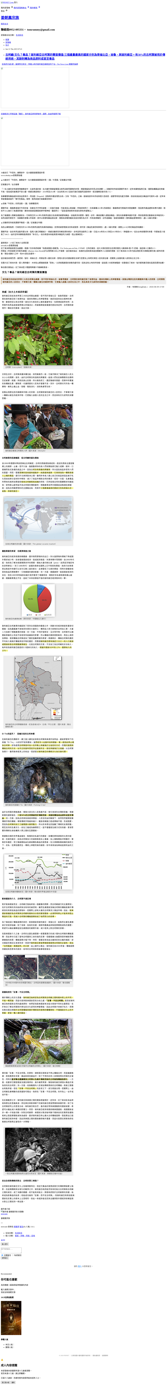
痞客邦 (16, 1227)
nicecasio (4, 1214)
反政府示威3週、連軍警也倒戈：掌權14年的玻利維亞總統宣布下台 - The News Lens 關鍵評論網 (40, 64)
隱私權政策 (96, 1355)
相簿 (7, 40)
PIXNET (66, 1355)
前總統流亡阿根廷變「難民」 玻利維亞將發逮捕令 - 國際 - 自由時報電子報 (31, 114)
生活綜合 (19, 35)
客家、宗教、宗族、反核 (25, 1236)
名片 (7, 45)
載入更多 (5, 1244)
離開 (13, 1382)
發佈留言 (5, 1258)
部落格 (8, 42)
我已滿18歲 (5, 1382)
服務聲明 (105, 1355)
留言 (21, 1227)
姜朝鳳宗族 (10, 18)
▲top (3, 1240)
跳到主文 (4, 24)
